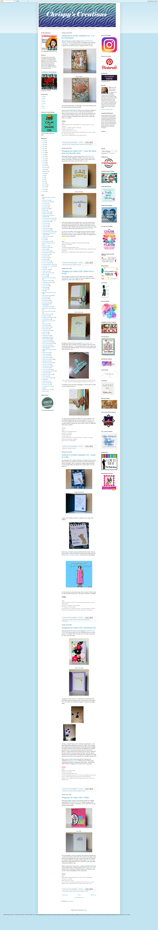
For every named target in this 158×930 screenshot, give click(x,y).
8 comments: (80, 788)
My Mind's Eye (45, 315)
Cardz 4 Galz (45, 223)
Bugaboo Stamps (69, 891)
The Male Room (46, 367)
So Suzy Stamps (46, 355)
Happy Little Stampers (47, 272)
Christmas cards (46, 228)
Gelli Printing (45, 256)
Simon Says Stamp (46, 345)
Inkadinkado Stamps (47, 280)
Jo (42, 105)
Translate (112, 153)
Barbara (44, 96)
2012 (44, 191)
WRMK (44, 379)
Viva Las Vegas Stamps (47, 377)
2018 (44, 156)
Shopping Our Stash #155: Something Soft (79, 628)
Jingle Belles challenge (47, 282)
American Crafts (46, 200)
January (44, 187)
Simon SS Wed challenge (48, 343)
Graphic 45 (44, 259)
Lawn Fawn (45, 289)
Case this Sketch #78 (86, 343)
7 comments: (80, 142)
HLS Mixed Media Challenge (48, 264)
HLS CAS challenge (46, 262)
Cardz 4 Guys (45, 225)
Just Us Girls (45, 285)
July (43, 175)
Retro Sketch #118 (88, 228)
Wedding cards (45, 381)
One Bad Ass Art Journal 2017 (49, 320)
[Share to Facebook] (90, 142)
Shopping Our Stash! (73, 760)
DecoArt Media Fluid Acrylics (48, 243)
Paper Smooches (69, 264)
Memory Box (45, 298)
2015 (44, 162)
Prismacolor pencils (46, 330)
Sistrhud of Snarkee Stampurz (72, 555)
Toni (43, 108)
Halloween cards (46, 269)
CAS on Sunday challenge (48, 220)
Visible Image (45, 376)
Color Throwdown (46, 230)
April (43, 181)
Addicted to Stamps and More (49, 197)
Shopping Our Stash (72, 233)
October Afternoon (46, 319)
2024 (44, 144)
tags (43, 387)
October (44, 169)
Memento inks (45, 297)
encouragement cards (47, 386)
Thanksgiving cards (46, 366)
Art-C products (45, 205)
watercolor (44, 391)
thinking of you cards (47, 389)
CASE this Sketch (46, 221)
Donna (87, 860)
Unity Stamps (45, 372)
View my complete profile (106, 109)
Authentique (45, 207)
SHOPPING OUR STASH (69, 278)
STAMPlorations (46, 335)
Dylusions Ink (45, 245)
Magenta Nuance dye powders (49, 292)
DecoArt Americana (46, 241)
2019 (44, 154)
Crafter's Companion (47, 236)
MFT (69, 144)
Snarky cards (45, 354)
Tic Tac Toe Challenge (47, 369)
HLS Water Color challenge (48, 266)
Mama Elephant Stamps (47, 295)
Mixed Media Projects (47, 306)
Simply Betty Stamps (75, 144)
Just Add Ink (45, 284)
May (43, 179)
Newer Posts (65, 895)
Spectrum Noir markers (47, 359)
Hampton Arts (45, 271)
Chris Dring (113, 87)
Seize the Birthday (46, 340)
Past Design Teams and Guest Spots (55, 28)
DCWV (67, 144)
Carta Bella (44, 226)
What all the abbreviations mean (86, 28)
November (44, 167)
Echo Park (44, 249)
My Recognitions (71, 28)
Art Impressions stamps (47, 201)
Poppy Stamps (45, 328)
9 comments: (80, 617)
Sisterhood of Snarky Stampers (86, 144)
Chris (43, 100)
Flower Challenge (46, 251)
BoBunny (44, 210)
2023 (44, 146)
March (43, 183)
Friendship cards (46, 254)
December (44, 165)
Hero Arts (67, 619)
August (44, 173)
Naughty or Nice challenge (48, 317)
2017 (44, 158)
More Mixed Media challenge (48, 311)
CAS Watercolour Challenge (48, 218)
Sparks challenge (46, 357)
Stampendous (65, 621)
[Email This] (86, 142)
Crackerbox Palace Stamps (48, 231)
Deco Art (44, 239)
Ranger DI (44, 332)
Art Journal (44, 203)
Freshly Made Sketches (47, 252)
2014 (44, 164)
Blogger (85, 910)
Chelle (43, 98)
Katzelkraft (44, 287)
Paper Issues (45, 323)
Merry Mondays (45, 300)
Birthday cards (45, 208)
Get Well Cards (45, 257)
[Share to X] (89, 142)
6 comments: (80, 446)
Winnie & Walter (46, 382)
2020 (44, 152)
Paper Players (45, 325)
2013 (44, 189)
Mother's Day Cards (46, 314)
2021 (44, 150)
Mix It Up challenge (46, 302)
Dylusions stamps (46, 247)
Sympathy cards (46, 361)
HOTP (43, 267)
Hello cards (44, 274)
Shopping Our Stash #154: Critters (75, 797)
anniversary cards (46, 384)
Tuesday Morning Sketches (48, 371)
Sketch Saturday (46, 352)
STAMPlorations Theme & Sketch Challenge (48, 338)
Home (41, 28)
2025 (44, 142)
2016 (44, 160)
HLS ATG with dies (46, 261)
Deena (43, 101)
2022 (44, 148)
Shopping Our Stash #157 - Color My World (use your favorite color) (79, 152)
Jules (43, 106)
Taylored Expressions (47, 362)
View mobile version (79, 897)
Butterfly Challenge (46, 213)
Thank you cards (46, 364)
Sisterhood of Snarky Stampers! (71, 111)
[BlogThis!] (87, 142)
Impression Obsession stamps (49, 277)
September (44, 171)
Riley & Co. (44, 333)
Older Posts (93, 895)
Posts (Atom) (70, 901)
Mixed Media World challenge (49, 308)
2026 (44, 140)
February (44, 185)
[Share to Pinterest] (92, 142)
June (43, 177)
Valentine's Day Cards (47, 374)
